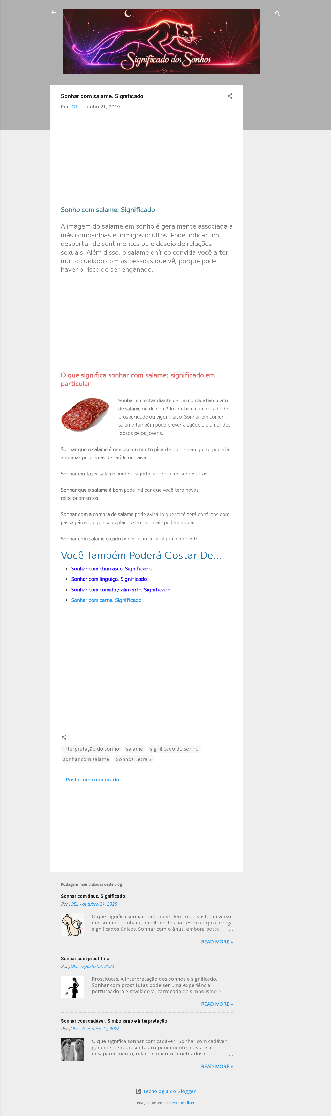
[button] (230, 96)
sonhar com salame (86, 759)
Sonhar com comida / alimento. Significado (120, 589)
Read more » (217, 941)
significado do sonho (174, 748)
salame (134, 748)
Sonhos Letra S (134, 759)
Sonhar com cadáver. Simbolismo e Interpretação (114, 1021)
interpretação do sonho (91, 748)
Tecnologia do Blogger (168, 1091)
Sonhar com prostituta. (86, 958)
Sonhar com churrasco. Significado (111, 568)
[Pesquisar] (277, 14)
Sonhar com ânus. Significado (93, 896)
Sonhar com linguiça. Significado (109, 578)
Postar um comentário (92, 779)
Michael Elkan (183, 1102)
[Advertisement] (264, 162)
